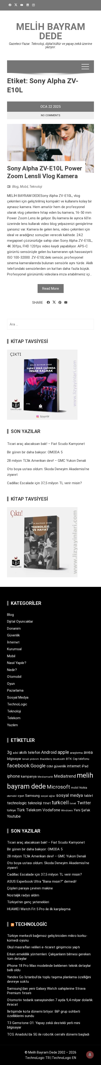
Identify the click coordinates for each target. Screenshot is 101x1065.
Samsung (32, 796)
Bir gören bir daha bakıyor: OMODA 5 (34, 452)
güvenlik (60, 766)
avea (88, 752)
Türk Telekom (29, 810)
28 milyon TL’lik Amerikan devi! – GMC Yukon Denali (46, 460)
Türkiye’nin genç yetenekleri (28, 902)
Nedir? (12, 670)
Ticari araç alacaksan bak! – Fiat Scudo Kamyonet (46, 444)
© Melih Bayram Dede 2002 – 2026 (50, 1052)
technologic (17, 803)
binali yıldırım (30, 759)
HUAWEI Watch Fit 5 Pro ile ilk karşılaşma (38, 909)
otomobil (12, 796)
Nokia (83, 787)
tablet (88, 796)
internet (74, 766)
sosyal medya (69, 795)
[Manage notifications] (90, 1054)
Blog (15, 186)
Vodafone (51, 810)
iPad (85, 766)
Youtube (14, 816)
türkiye (11, 810)
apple (63, 752)
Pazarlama (15, 690)
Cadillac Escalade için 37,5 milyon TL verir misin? (44, 483)
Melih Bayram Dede (50, 31)
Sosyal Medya (17, 697)
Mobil (24, 186)
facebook (18, 765)
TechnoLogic (17, 704)
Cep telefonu (81, 759)
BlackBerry (46, 759)
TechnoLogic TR (37, 1058)
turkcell (60, 802)
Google (38, 766)
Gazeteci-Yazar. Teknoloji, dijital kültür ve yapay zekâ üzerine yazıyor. (50, 45)
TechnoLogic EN (64, 1058)
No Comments (50, 115)
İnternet (13, 642)
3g (9, 752)
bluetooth (59, 759)
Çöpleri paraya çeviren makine (30, 888)
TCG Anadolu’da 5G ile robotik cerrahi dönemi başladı (48, 1034)
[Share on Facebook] (48, 302)
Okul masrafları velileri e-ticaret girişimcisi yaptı (43, 947)
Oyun (11, 684)
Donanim (14, 628)
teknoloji (35, 803)
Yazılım (12, 725)
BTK (69, 759)
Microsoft (58, 787)
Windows (67, 810)
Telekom (13, 718)
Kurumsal (14, 649)
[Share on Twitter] (54, 302)
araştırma (76, 753)
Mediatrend (65, 776)
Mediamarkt (45, 776)
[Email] (66, 302)
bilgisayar (14, 759)
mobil (74, 787)
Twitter (84, 802)
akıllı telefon (29, 752)
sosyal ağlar (48, 796)
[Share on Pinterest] (60, 302)
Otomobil (14, 677)
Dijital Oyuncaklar (20, 621)
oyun (21, 796)
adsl (15, 753)
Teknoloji (35, 186)
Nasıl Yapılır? (16, 663)
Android (49, 752)
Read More (50, 288)
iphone (13, 776)
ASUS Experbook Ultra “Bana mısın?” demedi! (41, 881)
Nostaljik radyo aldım (23, 895)
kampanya (29, 776)
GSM (50, 766)
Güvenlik (13, 635)
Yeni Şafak (82, 810)
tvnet (73, 803)
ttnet (47, 803)
